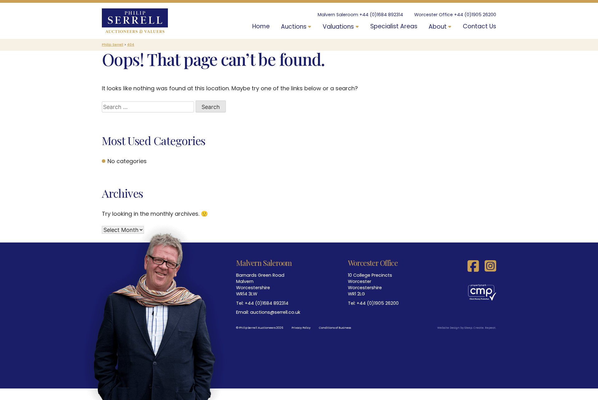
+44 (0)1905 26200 (475, 15)
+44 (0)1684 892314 (381, 15)
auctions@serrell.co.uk (275, 312)
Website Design (448, 328)
